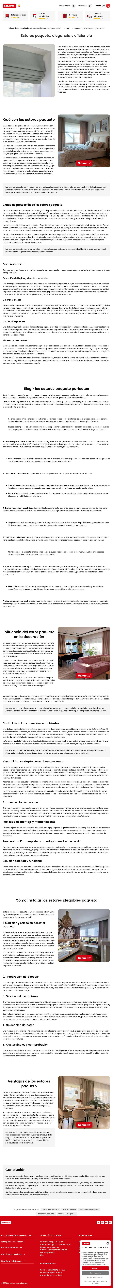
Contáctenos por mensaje (51, 1242)
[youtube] (106, 1222)
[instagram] (102, 1222)
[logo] (9, 6)
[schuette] (6, 1222)
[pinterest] (110, 1222)
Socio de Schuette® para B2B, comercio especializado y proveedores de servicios (52, 1272)
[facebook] (98, 1222)
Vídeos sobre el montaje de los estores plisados (53, 1251)
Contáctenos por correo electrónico (56, 1244)
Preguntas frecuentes (49, 1247)
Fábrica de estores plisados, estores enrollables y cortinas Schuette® (35, 28)
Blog (67, 28)
